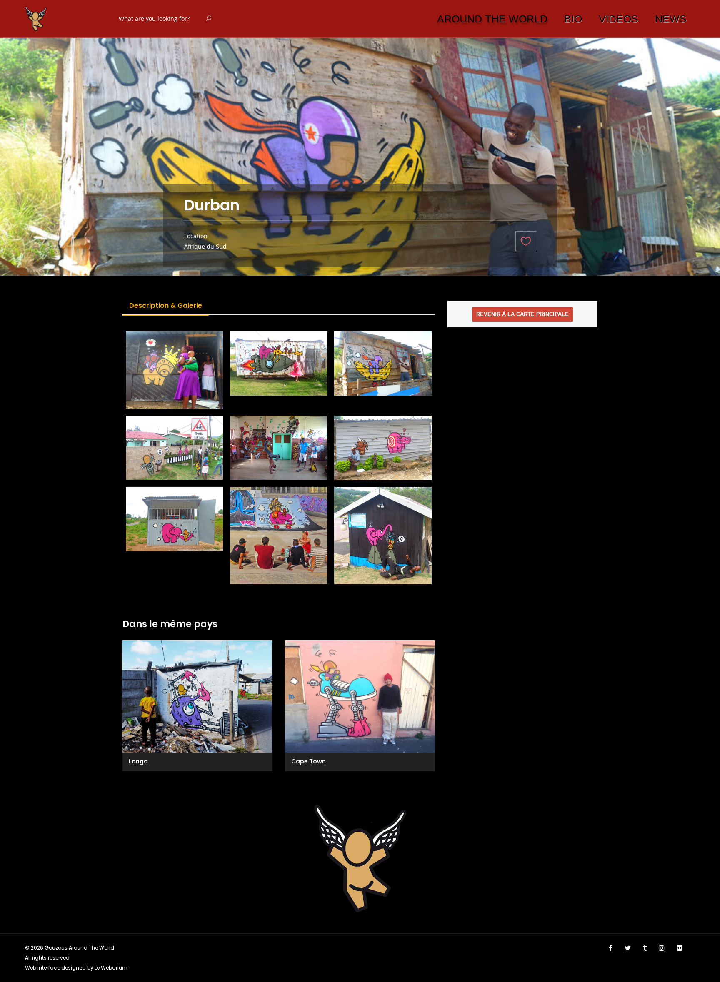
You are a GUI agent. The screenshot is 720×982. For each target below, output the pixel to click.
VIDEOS (618, 19)
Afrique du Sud (205, 246)
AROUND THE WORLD (492, 19)
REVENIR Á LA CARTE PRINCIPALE (522, 314)
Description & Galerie (165, 305)
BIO (573, 19)
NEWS (671, 19)
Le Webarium (111, 967)
